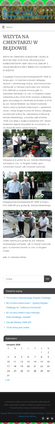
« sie (7, 379)
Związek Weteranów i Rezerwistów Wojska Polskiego (26, 13)
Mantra (22, 416)
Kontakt (33, 3)
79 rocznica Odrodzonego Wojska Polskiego (28, 297)
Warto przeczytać (46, 3)
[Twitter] (47, 10)
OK (46, 279)
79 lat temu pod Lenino (17, 327)
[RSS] (51, 10)
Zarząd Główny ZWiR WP (18, 322)
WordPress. (32, 416)
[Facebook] (43, 10)
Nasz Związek (10, 3)
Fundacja (23, 3)
